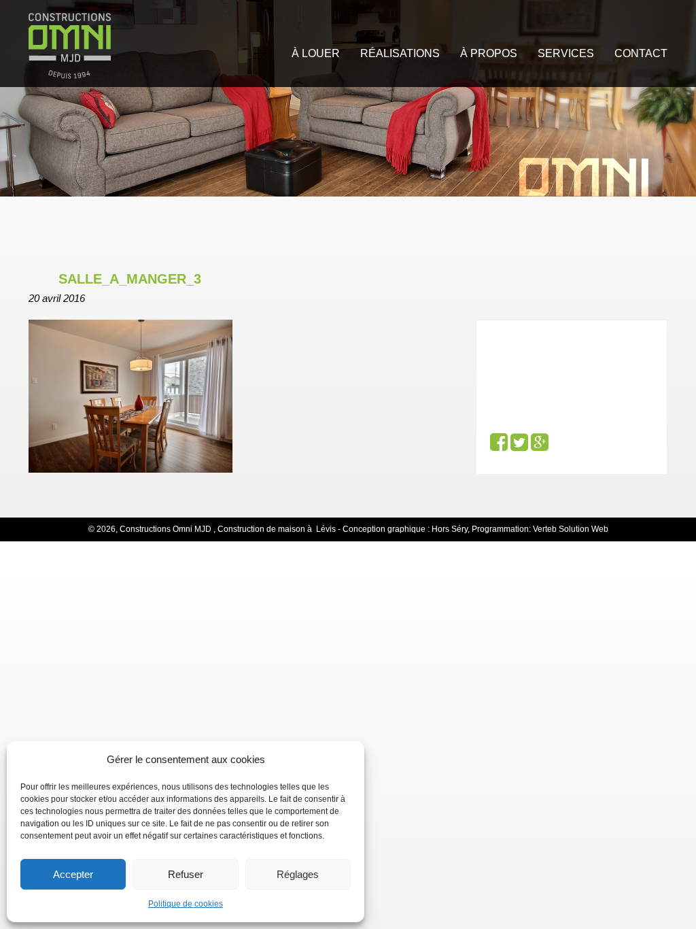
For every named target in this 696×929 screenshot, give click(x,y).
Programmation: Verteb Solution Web (540, 529)
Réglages (298, 874)
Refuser (185, 874)
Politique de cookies (185, 904)
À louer (316, 53)
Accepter (73, 874)
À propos (488, 53)
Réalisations (400, 53)
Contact (640, 53)
